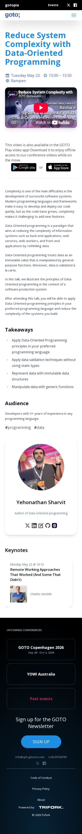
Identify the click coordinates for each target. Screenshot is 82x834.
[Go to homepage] (12, 15)
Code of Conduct (41, 778)
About (41, 800)
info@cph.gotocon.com (29, 757)
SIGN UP (41, 742)
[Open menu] (74, 15)
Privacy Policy (41, 789)
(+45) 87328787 (58, 757)
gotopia (12, 5)
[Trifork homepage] (51, 807)
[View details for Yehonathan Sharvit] (54, 525)
